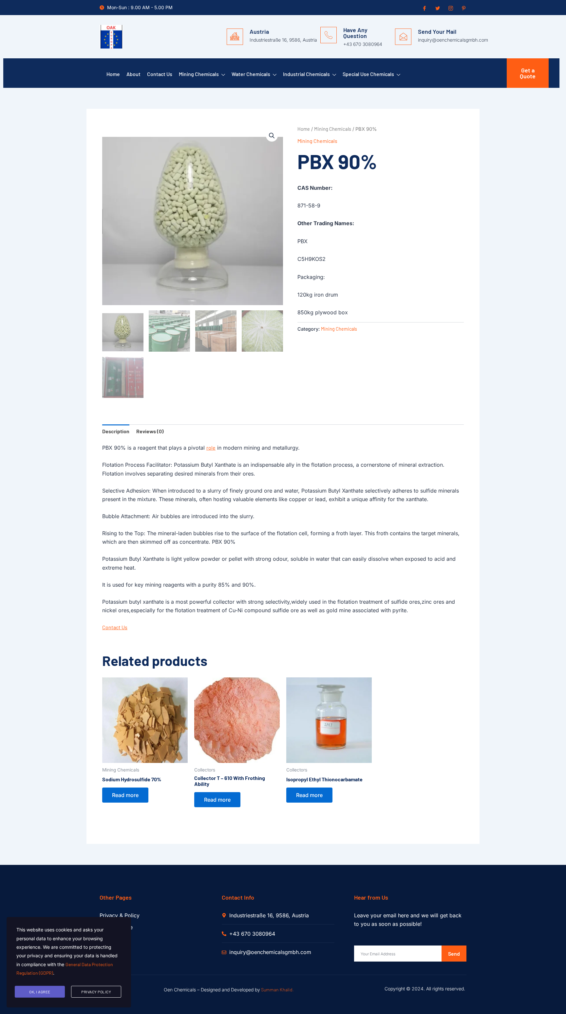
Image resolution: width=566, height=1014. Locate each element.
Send (454, 953)
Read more (125, 795)
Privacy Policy (96, 991)
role (211, 447)
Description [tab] (115, 431)
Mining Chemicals (199, 74)
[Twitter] (437, 8)
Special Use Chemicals (368, 74)
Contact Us (159, 74)
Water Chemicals (251, 74)
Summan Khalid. (277, 989)
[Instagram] (450, 8)
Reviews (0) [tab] (150, 431)
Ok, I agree (39, 991)
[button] (272, 136)
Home (113, 74)
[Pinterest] (463, 8)
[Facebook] (424, 8)
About (133, 74)
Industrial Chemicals (306, 74)
